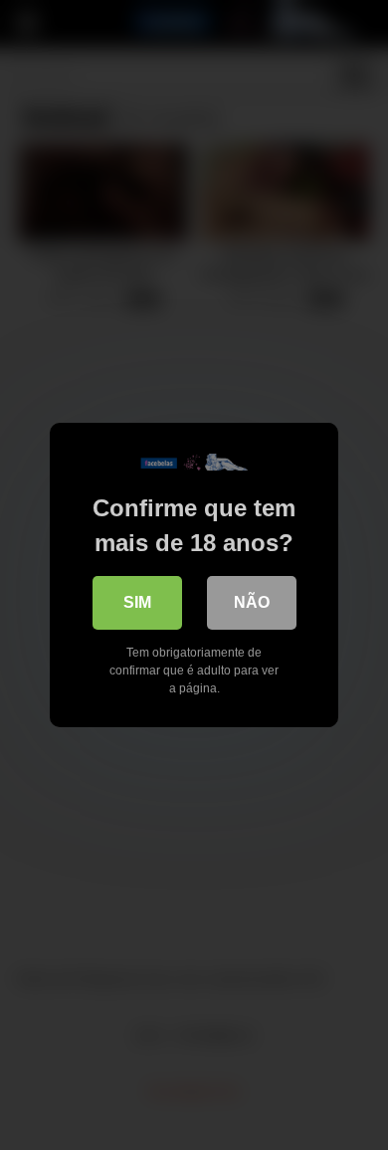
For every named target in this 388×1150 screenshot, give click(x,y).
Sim (137, 602)
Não (252, 602)
